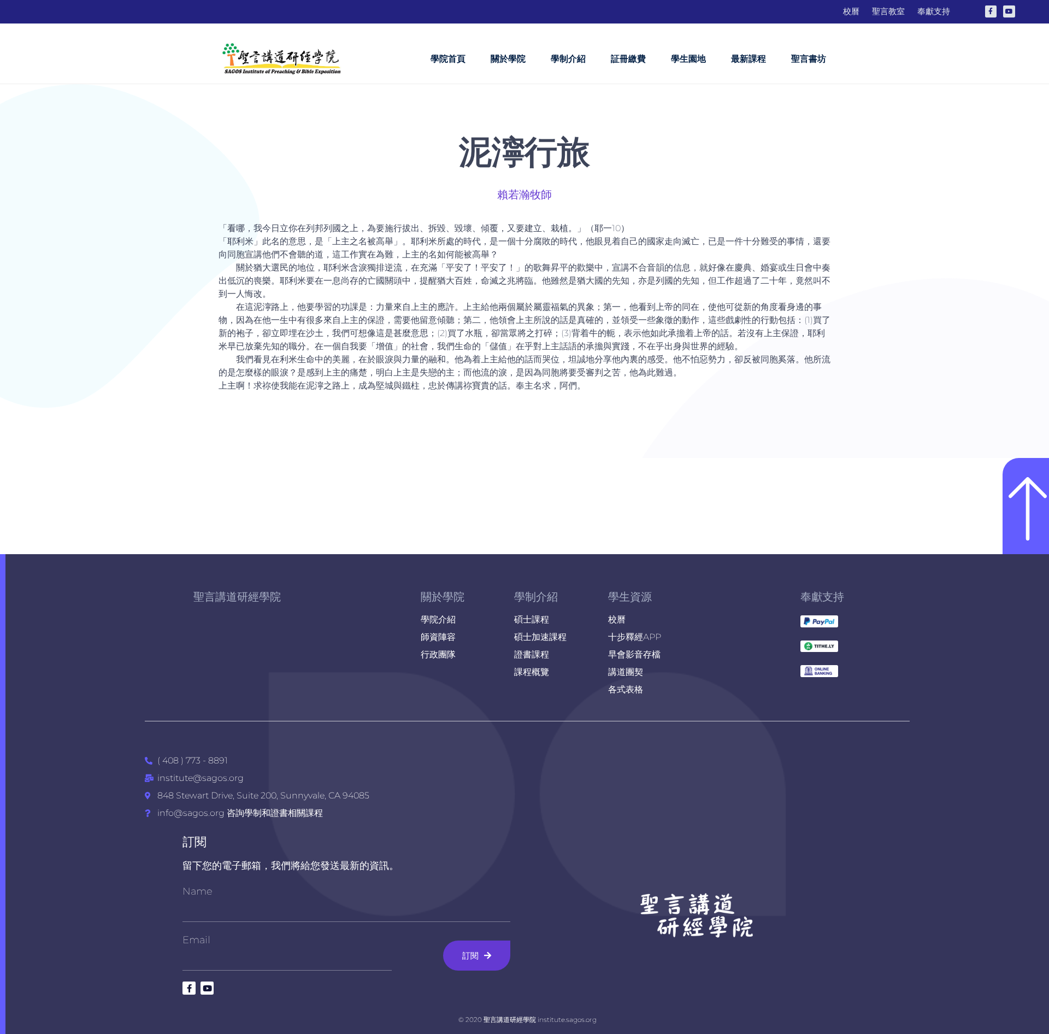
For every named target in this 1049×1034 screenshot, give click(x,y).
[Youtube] (1009, 11)
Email (196, 940)
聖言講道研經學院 (237, 596)
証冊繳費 (628, 59)
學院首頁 (448, 59)
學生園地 (688, 59)
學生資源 (630, 596)
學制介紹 (568, 59)
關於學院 (508, 59)
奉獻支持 (822, 596)
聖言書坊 (808, 59)
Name (197, 891)
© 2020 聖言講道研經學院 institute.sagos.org (527, 1019)
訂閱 (194, 842)
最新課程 (748, 59)
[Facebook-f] (991, 11)
